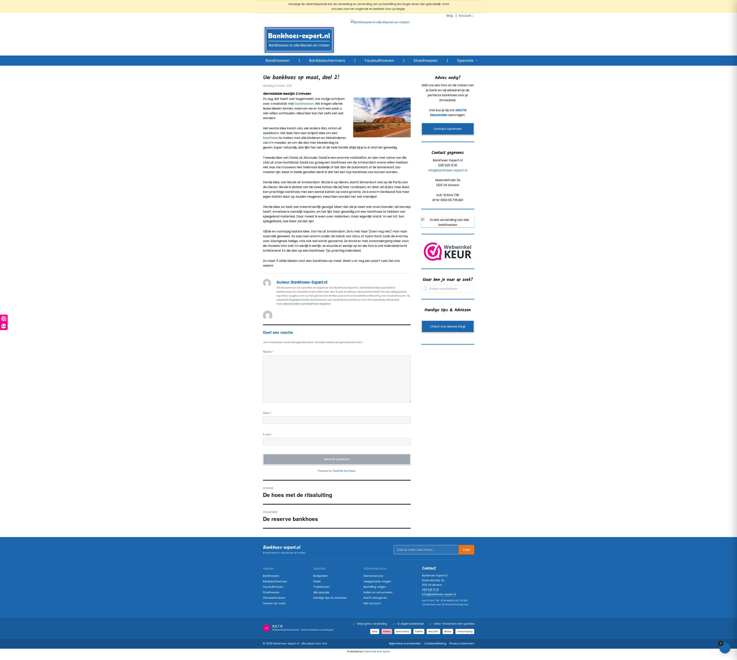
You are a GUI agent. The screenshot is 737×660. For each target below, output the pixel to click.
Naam (267, 413)
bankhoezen (304, 103)
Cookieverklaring (435, 643)
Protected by (337, 471)
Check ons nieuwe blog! (448, 326)
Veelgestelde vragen (377, 581)
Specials (465, 60)
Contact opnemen (448, 129)
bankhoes (270, 138)
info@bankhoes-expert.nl (447, 170)
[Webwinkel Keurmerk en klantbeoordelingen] (448, 251)
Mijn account (372, 603)
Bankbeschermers (327, 60)
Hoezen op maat (274, 603)
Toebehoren (321, 587)
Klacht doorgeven (375, 598)
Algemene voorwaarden (405, 643)
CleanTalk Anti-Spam (344, 471)
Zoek (466, 549)
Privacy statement (461, 643)
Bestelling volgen (375, 587)
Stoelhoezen (426, 60)
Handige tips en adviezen (330, 598)
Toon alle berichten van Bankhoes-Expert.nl (303, 304)
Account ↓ (466, 15)
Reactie (268, 351)
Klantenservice (373, 576)
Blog (449, 15)
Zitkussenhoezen (274, 598)
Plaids (317, 581)
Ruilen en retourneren (378, 592)
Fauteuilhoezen (379, 60)
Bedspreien (320, 576)
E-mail (267, 434)
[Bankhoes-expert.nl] (372, 24)
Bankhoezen (277, 60)
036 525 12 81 (430, 590)
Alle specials (321, 592)
